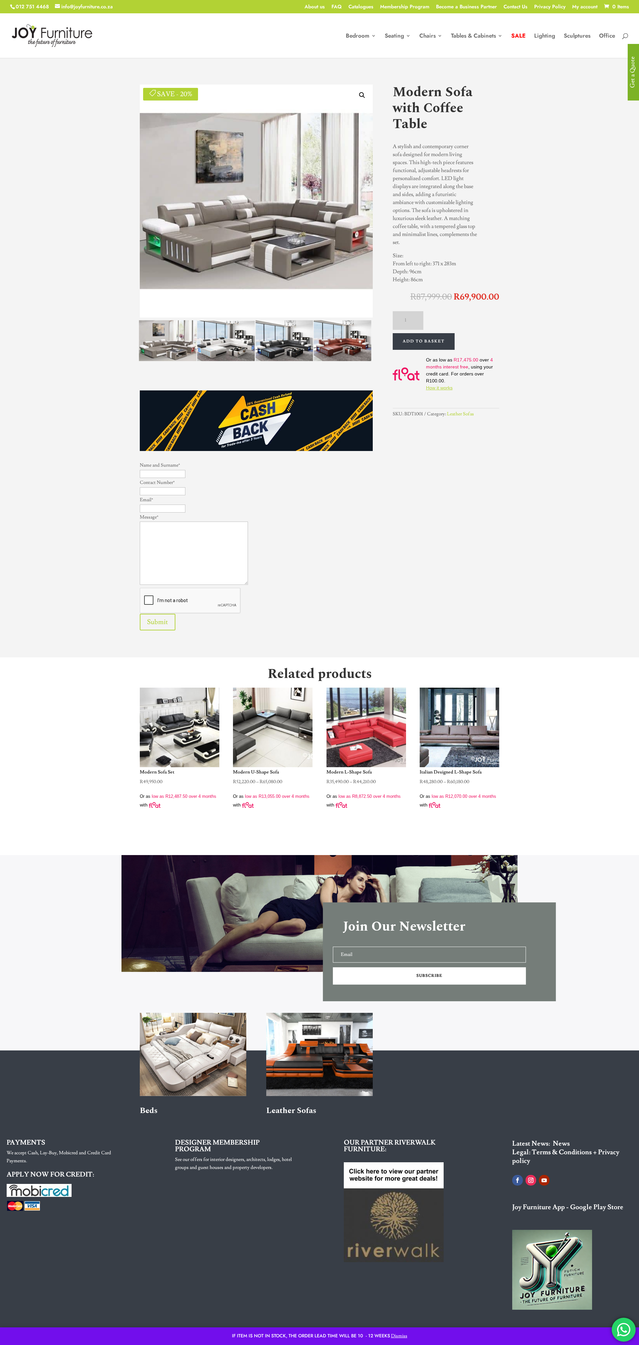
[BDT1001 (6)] (168, 359)
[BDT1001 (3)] (342, 359)
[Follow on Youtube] (544, 1180)
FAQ (336, 7)
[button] (362, 95)
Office (607, 36)
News (561, 1143)
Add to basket (424, 341)
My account (584, 7)
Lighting (544, 36)
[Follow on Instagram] (531, 1180)
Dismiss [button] (399, 1336)
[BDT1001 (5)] (226, 359)
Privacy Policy (549, 7)
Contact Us (516, 7)
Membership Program (404, 7)
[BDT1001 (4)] (284, 359)
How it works (439, 387)
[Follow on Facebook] (517, 1180)
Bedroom (357, 36)
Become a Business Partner (466, 7)
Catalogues (360, 7)
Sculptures (577, 36)
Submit (157, 622)
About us (315, 7)
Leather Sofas (460, 414)
